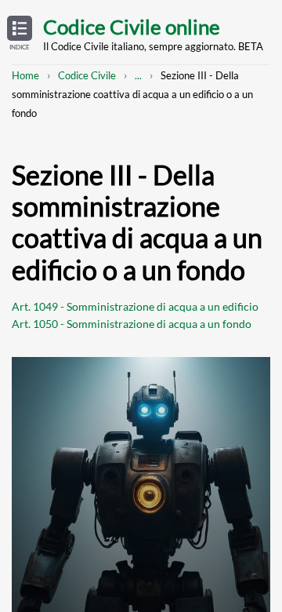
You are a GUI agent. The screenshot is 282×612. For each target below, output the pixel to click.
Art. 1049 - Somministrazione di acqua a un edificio (135, 306)
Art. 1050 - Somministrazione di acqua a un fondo (131, 323)
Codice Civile (87, 75)
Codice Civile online (131, 26)
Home (25, 75)
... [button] (138, 75)
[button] (19, 34)
